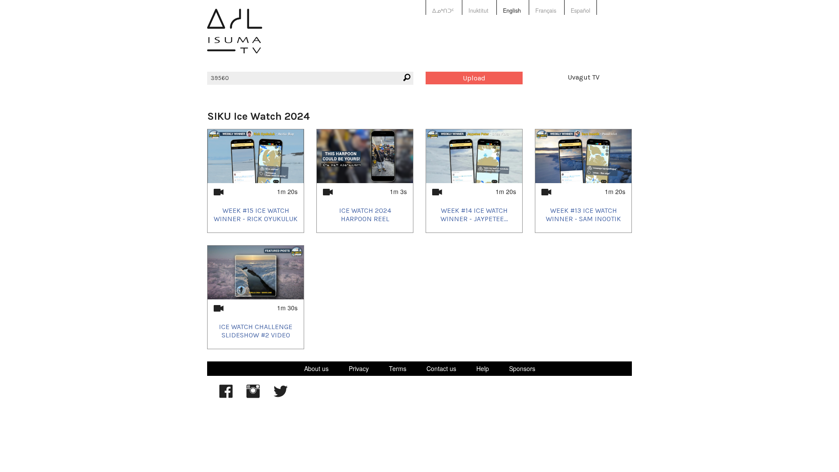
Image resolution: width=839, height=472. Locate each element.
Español (580, 10)
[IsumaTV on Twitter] (280, 395)
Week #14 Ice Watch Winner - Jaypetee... (474, 214)
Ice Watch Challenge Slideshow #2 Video (255, 331)
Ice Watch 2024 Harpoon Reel (365, 214)
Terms (397, 368)
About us (316, 368)
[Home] (234, 37)
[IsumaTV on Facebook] (226, 395)
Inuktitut (478, 10)
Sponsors (522, 368)
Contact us (441, 368)
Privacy (359, 368)
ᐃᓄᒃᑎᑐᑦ (443, 10)
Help (482, 368)
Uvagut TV (584, 77)
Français (545, 10)
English (512, 10)
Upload (474, 78)
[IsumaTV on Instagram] (253, 395)
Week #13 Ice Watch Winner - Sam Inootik (583, 214)
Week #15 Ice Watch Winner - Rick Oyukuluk (256, 214)
